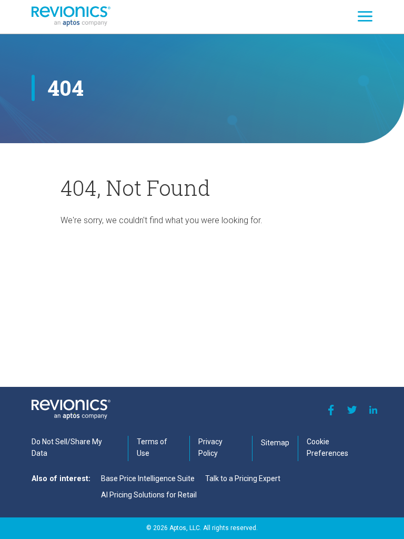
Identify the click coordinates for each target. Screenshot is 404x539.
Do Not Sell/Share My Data (67, 447)
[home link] (71, 16)
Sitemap (275, 442)
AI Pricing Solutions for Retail (149, 495)
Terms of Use (152, 447)
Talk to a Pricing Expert (242, 478)
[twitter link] (352, 410)
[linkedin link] (373, 410)
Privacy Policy (210, 447)
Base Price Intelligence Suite (148, 478)
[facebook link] (330, 410)
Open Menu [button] (365, 16)
